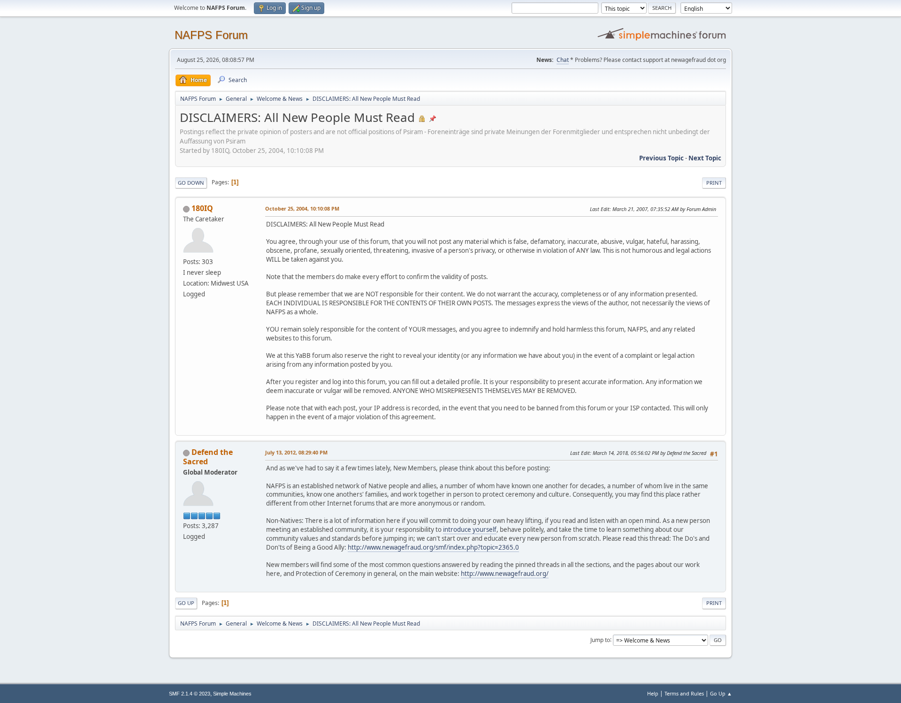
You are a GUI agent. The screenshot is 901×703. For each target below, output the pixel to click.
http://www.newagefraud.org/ (505, 573)
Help (652, 693)
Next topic (704, 158)
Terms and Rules (684, 693)
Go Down (191, 182)
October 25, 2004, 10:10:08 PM (302, 208)
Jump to (600, 639)
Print (714, 182)
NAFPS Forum (211, 35)
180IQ (202, 208)
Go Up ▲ (721, 693)
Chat (563, 60)
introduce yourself (469, 529)
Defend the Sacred (208, 457)
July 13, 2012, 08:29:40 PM (296, 452)
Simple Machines (232, 693)
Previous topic (661, 158)
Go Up (186, 602)
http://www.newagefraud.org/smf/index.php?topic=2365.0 (433, 547)
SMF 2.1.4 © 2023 (189, 693)
